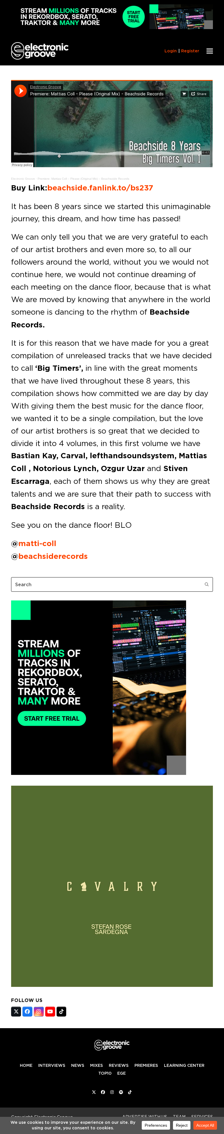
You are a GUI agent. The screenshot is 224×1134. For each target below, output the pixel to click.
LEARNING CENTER (184, 1065)
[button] (209, 51)
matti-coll (37, 543)
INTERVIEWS (51, 1065)
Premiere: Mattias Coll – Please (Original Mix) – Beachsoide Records (83, 178)
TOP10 (104, 1073)
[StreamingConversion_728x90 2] (112, 27)
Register (190, 51)
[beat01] (98, 773)
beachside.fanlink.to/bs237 (100, 188)
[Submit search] (207, 584)
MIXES (96, 1065)
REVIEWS (119, 1065)
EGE (121, 1073)
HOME (26, 1065)
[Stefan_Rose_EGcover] (112, 985)
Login (170, 51)
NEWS (77, 1065)
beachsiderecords (53, 556)
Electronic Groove (23, 178)
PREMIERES (146, 1065)
